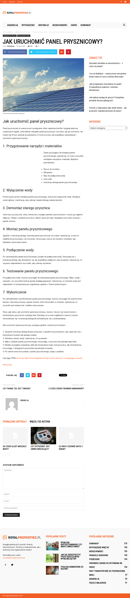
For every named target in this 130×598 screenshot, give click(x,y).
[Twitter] (125, 2)
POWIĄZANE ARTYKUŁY (15, 421)
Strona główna (8, 32)
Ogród (74, 25)
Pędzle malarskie (97, 583)
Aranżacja (12, 25)
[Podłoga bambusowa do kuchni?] (52, 570)
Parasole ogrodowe (98, 555)
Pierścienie (94, 559)
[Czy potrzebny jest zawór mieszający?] (43, 435)
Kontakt (19, 2)
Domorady (85, 25)
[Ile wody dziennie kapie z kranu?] (71, 435)
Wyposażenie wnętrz (10, 36)
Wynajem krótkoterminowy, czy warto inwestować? (71, 544)
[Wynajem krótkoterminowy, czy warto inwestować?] (52, 546)
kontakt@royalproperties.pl (14, 558)
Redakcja (10, 46)
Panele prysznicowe (24, 36)
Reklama (12, 2)
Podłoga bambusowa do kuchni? (72, 568)
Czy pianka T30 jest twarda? (16, 388)
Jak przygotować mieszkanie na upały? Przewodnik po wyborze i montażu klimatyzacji (105, 87)
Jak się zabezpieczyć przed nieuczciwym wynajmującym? (71, 556)
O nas (5, 2)
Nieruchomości (59, 25)
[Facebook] (121, 2)
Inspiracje (43, 25)
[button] (124, 25)
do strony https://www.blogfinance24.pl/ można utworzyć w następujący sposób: (49, 358)
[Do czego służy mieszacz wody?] (15, 435)
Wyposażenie (28, 25)
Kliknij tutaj (7, 365)
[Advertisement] (81, 13)
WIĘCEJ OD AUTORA (40, 421)
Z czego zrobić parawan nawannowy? (66, 388)
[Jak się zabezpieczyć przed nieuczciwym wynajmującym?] (52, 558)
